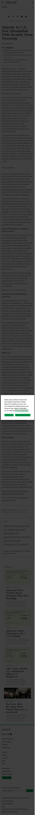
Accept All (9, 415)
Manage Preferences (22, 415)
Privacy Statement (22, 411)
